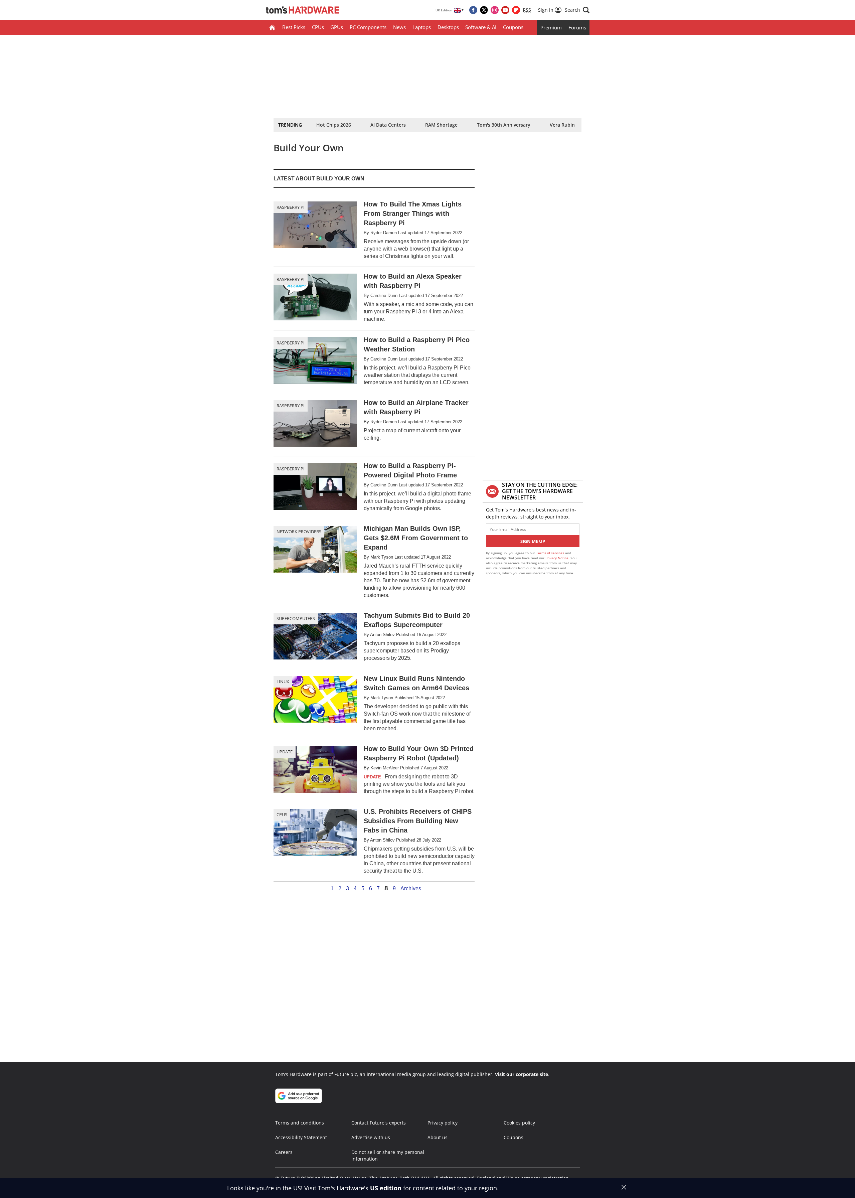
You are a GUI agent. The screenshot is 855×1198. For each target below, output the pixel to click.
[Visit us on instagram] (495, 10)
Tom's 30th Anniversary (503, 125)
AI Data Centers (388, 125)
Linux (283, 682)
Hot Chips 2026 (333, 125)
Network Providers (299, 532)
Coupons (513, 27)
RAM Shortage (441, 125)
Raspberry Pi (291, 207)
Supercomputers (296, 618)
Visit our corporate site (521, 1074)
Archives (410, 888)
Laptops (421, 27)
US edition (385, 1188)
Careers (284, 1152)
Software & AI (480, 27)
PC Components (368, 27)
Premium (551, 27)
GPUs (336, 27)
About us (438, 1137)
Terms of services (550, 553)
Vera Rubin (562, 125)
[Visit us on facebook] (473, 10)
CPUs (318, 27)
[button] (577, 10)
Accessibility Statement (301, 1137)
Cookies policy (519, 1122)
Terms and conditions (299, 1122)
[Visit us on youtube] (505, 10)
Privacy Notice (556, 558)
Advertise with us (370, 1137)
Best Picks (293, 27)
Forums (577, 27)
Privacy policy (443, 1122)
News (399, 27)
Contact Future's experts (378, 1122)
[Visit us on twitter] (484, 10)
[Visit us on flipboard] (516, 10)
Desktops (448, 27)
